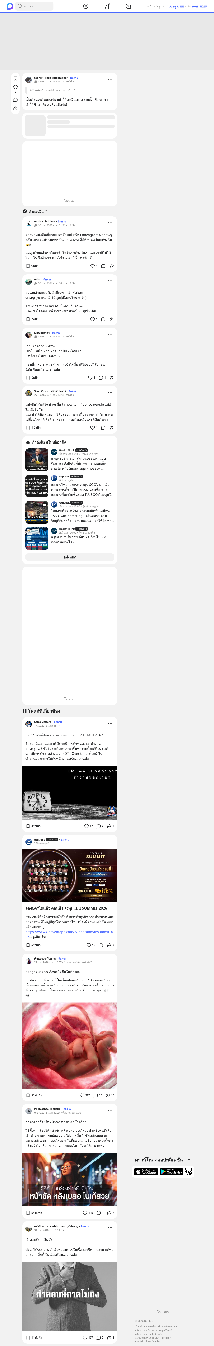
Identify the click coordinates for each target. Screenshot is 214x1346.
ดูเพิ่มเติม (89, 311)
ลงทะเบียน (199, 6)
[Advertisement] (107, 42)
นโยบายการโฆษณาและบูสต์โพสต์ (153, 1330)
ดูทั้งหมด (70, 557)
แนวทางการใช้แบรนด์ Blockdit (152, 1338)
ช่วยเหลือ (151, 1326)
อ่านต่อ (55, 369)
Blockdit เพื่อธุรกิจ (144, 1341)
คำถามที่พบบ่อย (167, 1326)
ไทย (159, 1341)
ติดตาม (74, 78)
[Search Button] (20, 6)
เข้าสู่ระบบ (176, 6)
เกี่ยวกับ (139, 1326)
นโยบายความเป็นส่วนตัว (148, 1334)
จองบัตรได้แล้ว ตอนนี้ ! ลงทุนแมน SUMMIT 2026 (66, 908)
